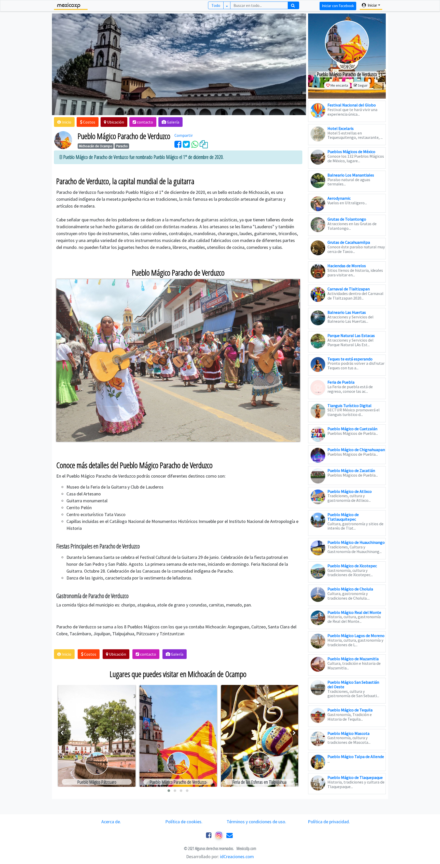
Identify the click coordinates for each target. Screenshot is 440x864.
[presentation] (62, 733)
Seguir (363, 85)
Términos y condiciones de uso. (256, 822)
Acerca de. (111, 822)
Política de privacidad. (329, 822)
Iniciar (372, 5)
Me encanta (339, 85)
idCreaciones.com (237, 856)
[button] (64, 122)
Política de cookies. (183, 822)
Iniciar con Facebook (338, 5)
